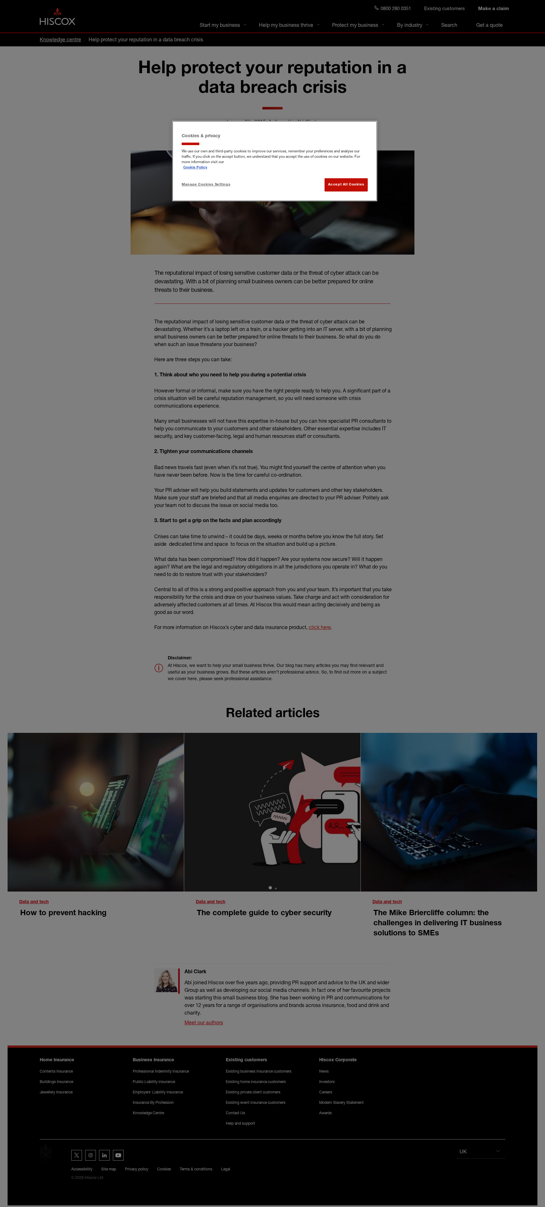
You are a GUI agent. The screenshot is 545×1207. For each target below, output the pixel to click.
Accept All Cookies (346, 184)
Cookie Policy (195, 167)
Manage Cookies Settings (206, 184)
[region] (274, 161)
